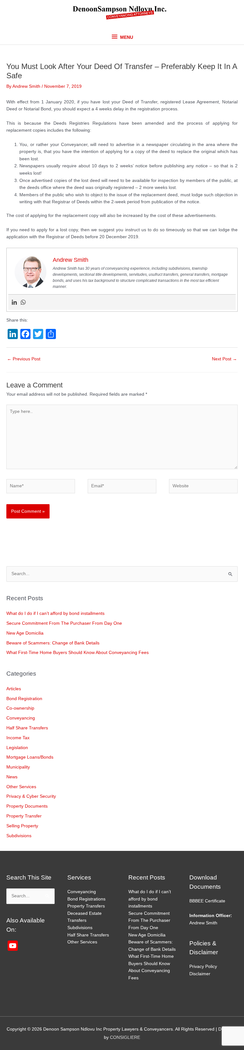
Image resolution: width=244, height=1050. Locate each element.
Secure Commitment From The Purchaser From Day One (64, 623)
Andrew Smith (203, 923)
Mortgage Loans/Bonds (29, 757)
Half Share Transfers (27, 728)
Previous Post (23, 359)
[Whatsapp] (23, 302)
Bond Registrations (86, 899)
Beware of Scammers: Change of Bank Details (52, 643)
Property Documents (27, 806)
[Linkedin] (14, 302)
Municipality (18, 767)
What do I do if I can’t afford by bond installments (55, 613)
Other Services (21, 786)
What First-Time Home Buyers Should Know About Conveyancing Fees (77, 652)
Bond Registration (24, 698)
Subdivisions (18, 835)
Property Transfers (86, 906)
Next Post (224, 359)
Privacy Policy (203, 966)
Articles (13, 688)
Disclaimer (199, 973)
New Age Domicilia (25, 633)
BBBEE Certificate (207, 901)
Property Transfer (24, 816)
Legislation (17, 747)
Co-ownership (20, 708)
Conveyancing (20, 718)
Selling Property (22, 826)
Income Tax (18, 737)
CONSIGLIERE (125, 1037)
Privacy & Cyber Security (31, 796)
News (11, 777)
